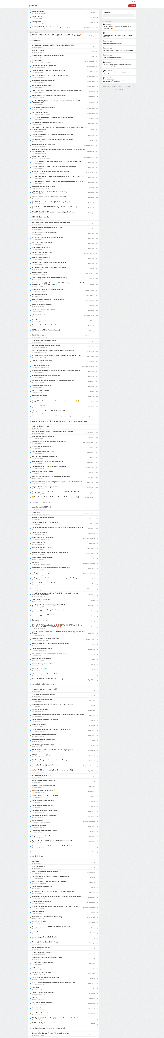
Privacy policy (106, 86)
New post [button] (132, 6)
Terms (120, 86)
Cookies (114, 86)
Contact (134, 86)
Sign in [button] (133, 2)
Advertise (127, 86)
